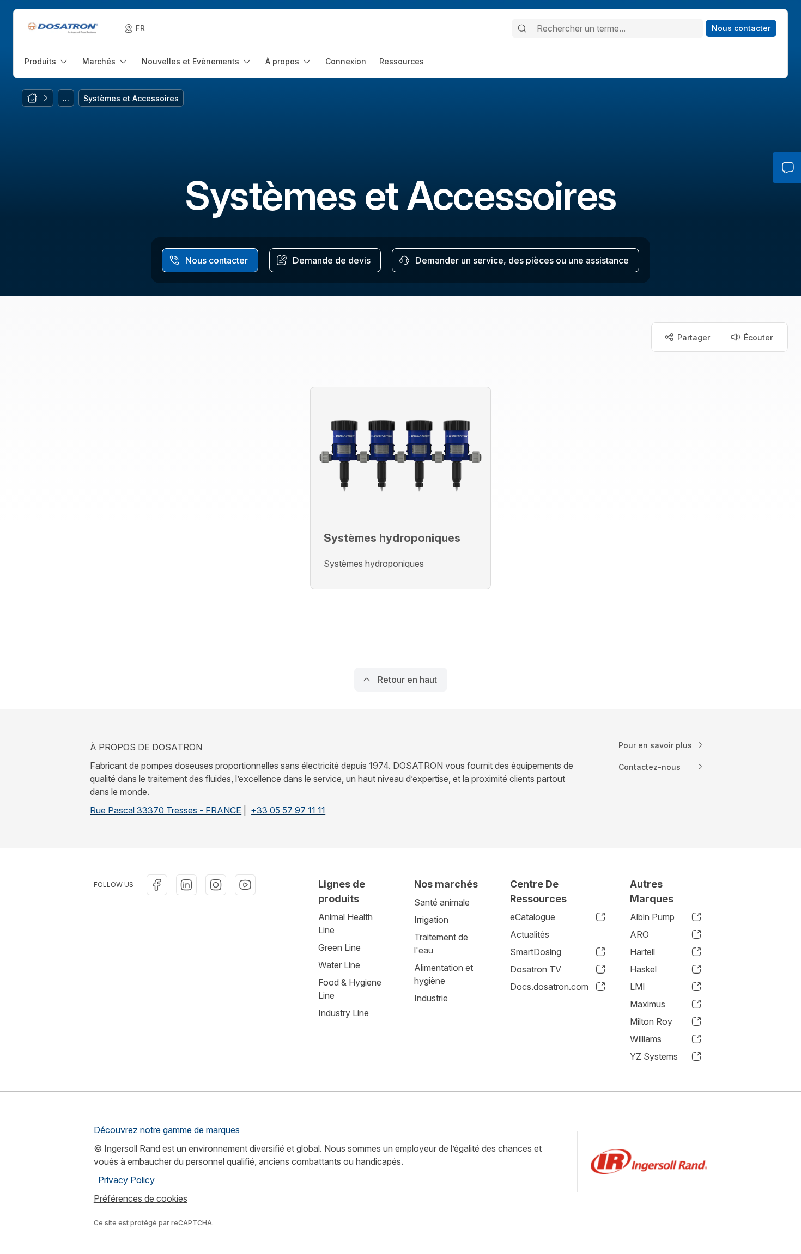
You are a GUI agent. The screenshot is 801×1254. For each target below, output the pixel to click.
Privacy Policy (126, 1180)
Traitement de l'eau (441, 944)
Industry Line (343, 1012)
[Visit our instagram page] (215, 884)
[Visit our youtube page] (245, 884)
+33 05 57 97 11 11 (288, 810)
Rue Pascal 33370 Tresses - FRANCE (165, 810)
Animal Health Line (345, 923)
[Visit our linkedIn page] (186, 884)
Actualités (529, 934)
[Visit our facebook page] (157, 884)
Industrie (431, 998)
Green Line (339, 947)
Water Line (339, 964)
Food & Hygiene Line (349, 989)
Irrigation (431, 919)
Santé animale (442, 902)
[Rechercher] (522, 28)
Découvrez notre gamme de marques (167, 1129)
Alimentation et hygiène (443, 974)
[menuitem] (47, 61)
